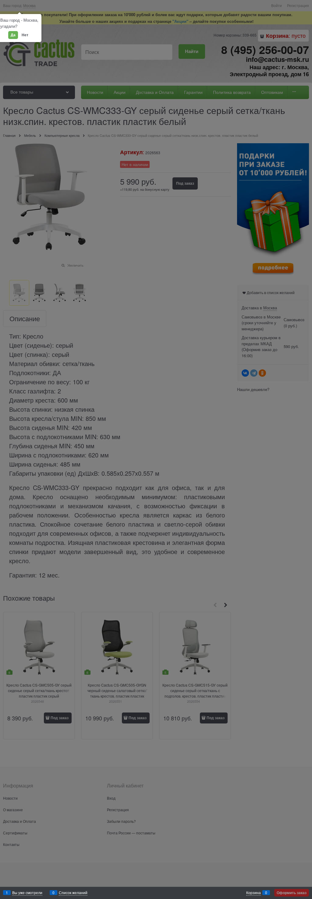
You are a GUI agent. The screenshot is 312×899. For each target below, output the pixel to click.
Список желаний (73, 892)
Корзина (253, 892)
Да (13, 34)
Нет (25, 34)
